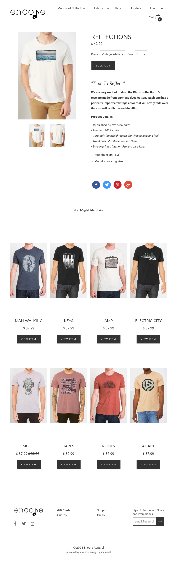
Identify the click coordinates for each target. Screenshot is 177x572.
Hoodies (135, 8)
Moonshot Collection (71, 8)
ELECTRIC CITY (148, 320)
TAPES (68, 446)
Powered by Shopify (77, 552)
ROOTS (108, 446)
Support (102, 510)
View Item (28, 339)
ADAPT (148, 446)
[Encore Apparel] (96, 185)
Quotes (62, 515)
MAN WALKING (29, 320)
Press (101, 515)
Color (94, 54)
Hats (118, 8)
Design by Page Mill (100, 552)
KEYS (68, 320)
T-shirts (98, 8)
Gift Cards (64, 510)
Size (130, 54)
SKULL (28, 446)
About (153, 8)
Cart (154, 18)
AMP (108, 320)
